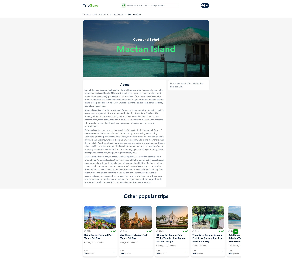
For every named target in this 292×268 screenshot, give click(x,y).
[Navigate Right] (235, 231)
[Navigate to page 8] (157, 262)
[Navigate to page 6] (151, 262)
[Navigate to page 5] (148, 262)
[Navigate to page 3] (143, 262)
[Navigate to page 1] (136, 262)
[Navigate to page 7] (154, 262)
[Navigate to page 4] (146, 262)
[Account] (205, 5)
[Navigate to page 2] (140, 262)
